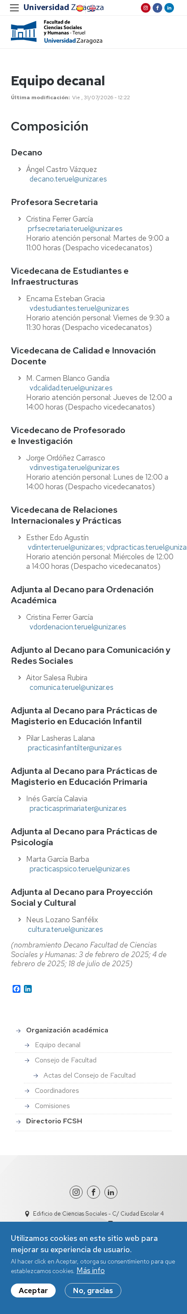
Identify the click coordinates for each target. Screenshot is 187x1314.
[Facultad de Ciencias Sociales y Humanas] (56, 32)
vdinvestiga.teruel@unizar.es (75, 467)
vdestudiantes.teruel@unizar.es (79, 308)
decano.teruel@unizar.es (68, 179)
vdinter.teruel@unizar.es (65, 547)
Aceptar (33, 1290)
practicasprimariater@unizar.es (78, 808)
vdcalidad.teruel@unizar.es (71, 388)
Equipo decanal (57, 1044)
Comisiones (52, 1105)
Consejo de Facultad (66, 1060)
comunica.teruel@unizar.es (72, 687)
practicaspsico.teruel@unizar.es (80, 869)
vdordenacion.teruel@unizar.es (78, 627)
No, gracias (93, 1290)
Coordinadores (57, 1090)
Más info (91, 1270)
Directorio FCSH (54, 1121)
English (92, 8)
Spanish (79, 8)
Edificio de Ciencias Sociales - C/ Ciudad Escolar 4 (98, 1213)
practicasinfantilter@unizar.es (75, 748)
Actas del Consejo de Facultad (89, 1075)
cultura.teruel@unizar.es (65, 929)
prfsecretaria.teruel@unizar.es (75, 228)
